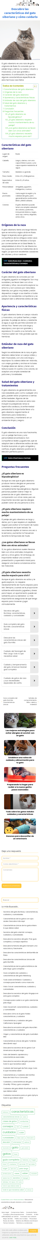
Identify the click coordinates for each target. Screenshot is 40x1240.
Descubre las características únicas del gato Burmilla (19, 960)
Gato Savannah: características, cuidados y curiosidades (20, 1008)
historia (25, 1160)
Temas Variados (8, 1223)
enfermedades (17, 1142)
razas (16, 1173)
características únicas (11, 1117)
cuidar (21, 1133)
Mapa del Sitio (8, 1219)
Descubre (30, 1138)
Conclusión (9, 108)
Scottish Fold (6, 1178)
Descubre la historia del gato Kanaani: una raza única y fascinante (20, 947)
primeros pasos (7, 1173)
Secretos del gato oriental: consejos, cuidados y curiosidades (17, 933)
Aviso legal (5, 1212)
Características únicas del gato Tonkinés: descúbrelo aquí (19, 1042)
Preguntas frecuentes (13, 111)
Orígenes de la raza (13, 92)
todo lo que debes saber (11, 1186)
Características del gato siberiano (19, 89)
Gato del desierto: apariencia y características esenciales (15, 1055)
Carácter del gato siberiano (16, 95)
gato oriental (25, 1148)
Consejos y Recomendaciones (13, 1214)
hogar (33, 1160)
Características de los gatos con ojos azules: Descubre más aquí (18, 920)
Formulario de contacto (28, 1217)
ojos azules (22, 1164)
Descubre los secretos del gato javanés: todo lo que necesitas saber (19, 1062)
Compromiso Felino (17, 1212)
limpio (4, 1164)
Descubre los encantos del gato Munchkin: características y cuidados (20, 1028)
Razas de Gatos (8, 1221)
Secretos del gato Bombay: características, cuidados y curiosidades (20, 913)
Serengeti (25, 1178)
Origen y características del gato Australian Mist (20, 1035)
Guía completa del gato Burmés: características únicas (10, 701)
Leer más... (13, 1237)
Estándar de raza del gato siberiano (20, 100)
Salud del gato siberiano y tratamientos (15, 104)
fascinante (6, 1148)
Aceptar (33, 1231)
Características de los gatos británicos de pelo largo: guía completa (20, 967)
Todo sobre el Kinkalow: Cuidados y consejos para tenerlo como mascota (18, 981)
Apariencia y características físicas (20, 97)
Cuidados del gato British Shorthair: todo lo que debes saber (20, 1089)
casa (24, 1117)
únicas (29, 1190)
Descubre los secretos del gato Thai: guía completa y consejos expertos (20, 940)
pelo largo (23, 1168)
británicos (5, 1112)
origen (5, 1169)
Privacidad (33, 1219)
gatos (7, 1154)
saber (25, 1173)
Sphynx (13, 1182)
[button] (34, 86)
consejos (8, 1126)
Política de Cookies (21, 1219)
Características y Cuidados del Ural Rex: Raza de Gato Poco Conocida (19, 1076)
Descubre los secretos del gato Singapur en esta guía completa (20, 994)
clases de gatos (10, 1121)
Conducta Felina (31, 1212)
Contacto (29, 1214)
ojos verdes (32, 1164)
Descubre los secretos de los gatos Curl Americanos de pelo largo (19, 1049)
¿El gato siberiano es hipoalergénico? (17, 115)
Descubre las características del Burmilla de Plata (20, 953)
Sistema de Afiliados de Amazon (27, 1221)
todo (20, 1182)
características (22, 1111)
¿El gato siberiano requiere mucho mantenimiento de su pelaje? (21, 122)
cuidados (9, 1132)
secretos (16, 1178)
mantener (12, 1164)
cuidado (25, 1127)
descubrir (6, 1142)
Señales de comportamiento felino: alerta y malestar (30, 701)
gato (15, 1147)
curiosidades (8, 1137)
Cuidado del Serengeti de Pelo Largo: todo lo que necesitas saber (20, 1069)
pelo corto (13, 1169)
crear (17, 1127)
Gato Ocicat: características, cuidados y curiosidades (19, 987)
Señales (5, 1182)
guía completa (11, 1159)
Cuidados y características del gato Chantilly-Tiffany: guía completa (17, 1083)
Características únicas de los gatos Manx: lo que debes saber (20, 926)
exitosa (26, 1142)
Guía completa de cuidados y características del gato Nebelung (17, 974)
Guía (15, 1154)
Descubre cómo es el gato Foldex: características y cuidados (16, 1015)
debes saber (20, 1138)
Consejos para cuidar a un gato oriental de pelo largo (20, 1001)
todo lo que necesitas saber (13, 1190)
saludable (34, 1173)
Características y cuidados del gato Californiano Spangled (17, 1021)
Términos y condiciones (24, 1223)
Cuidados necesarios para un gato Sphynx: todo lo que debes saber (20, 1096)
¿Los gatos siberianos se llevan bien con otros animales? (22, 129)
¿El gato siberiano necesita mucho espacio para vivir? (20, 135)
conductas (24, 1121)
